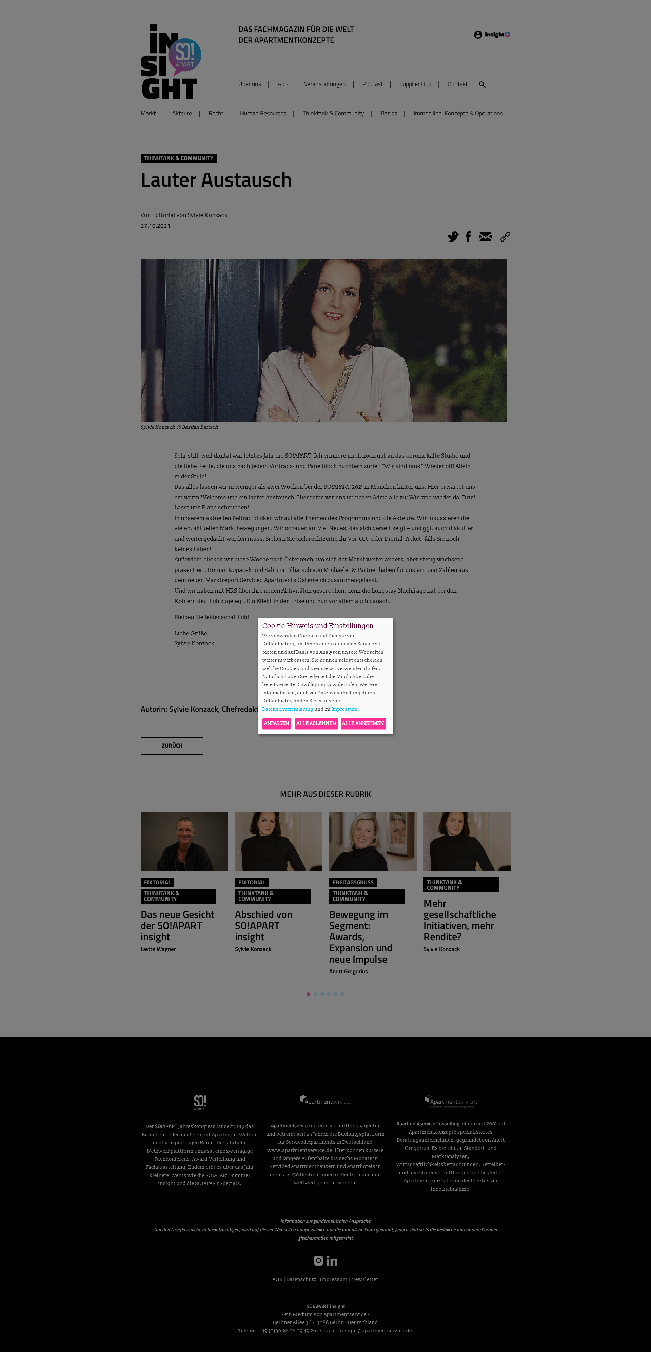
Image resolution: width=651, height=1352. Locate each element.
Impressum (345, 709)
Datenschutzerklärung (288, 709)
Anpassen (276, 724)
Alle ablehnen (316, 724)
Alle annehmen (363, 724)
